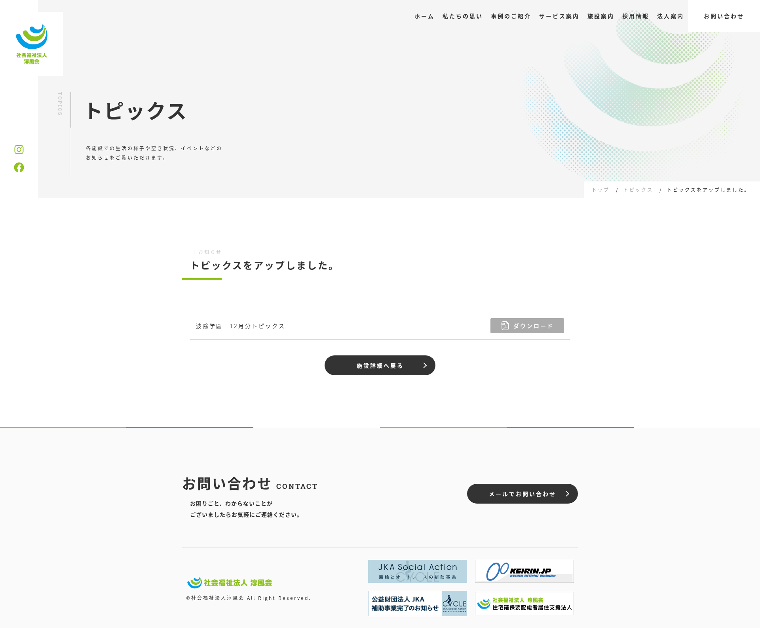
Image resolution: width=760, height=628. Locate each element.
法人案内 (670, 16)
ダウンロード (533, 326)
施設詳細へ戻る (380, 365)
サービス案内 (559, 16)
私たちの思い (463, 16)
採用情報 (635, 16)
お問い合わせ (724, 16)
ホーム (424, 16)
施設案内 (600, 16)
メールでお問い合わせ (522, 494)
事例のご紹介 (511, 16)
